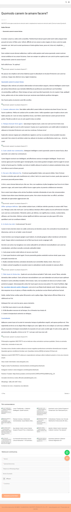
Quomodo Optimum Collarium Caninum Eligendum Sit (56, 439)
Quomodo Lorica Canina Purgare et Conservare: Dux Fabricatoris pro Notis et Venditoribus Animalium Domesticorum (58, 409)
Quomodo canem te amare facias (12, 31)
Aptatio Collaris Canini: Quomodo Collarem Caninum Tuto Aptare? (57, 429)
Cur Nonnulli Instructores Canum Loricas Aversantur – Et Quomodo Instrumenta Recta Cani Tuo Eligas (22, 439)
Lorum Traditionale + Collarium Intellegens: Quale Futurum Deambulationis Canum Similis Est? (22, 409)
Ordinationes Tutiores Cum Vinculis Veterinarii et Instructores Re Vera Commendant (58, 420)
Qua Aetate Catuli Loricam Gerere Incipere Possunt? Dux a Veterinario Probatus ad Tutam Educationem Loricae (23, 429)
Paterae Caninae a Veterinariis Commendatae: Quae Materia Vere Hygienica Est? (22, 420)
